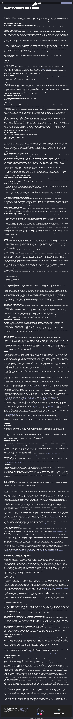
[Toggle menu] (2, 2)
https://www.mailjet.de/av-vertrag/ (13, 462)
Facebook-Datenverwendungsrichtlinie (37, 386)
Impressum (38, 708)
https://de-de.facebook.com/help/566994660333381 (47, 398)
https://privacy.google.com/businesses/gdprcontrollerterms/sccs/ (49, 550)
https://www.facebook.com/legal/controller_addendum (44, 406)
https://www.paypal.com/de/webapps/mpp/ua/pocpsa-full (19, 651)
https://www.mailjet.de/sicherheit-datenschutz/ (39, 455)
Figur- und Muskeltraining (24, 708)
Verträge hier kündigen (40, 710)
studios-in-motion (41, 718)
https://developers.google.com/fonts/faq (40, 523)
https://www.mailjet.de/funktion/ (53, 453)
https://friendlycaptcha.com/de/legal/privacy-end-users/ (55, 588)
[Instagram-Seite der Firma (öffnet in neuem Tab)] (41, 714)
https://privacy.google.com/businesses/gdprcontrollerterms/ (19, 550)
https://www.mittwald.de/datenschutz (48, 69)
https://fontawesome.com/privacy (59, 531)
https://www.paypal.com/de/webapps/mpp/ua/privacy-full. (45, 653)
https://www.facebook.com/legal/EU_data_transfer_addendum (20, 398)
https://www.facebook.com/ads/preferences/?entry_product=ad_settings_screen (24, 416)
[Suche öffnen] (6, 3)
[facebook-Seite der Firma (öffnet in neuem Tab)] (38, 714)
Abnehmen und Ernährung (24, 710)
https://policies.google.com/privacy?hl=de (59, 517)
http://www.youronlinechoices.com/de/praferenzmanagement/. (33, 420)
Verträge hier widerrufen (40, 711)
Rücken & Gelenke (23, 709)
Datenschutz (39, 709)
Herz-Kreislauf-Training (23, 711)
